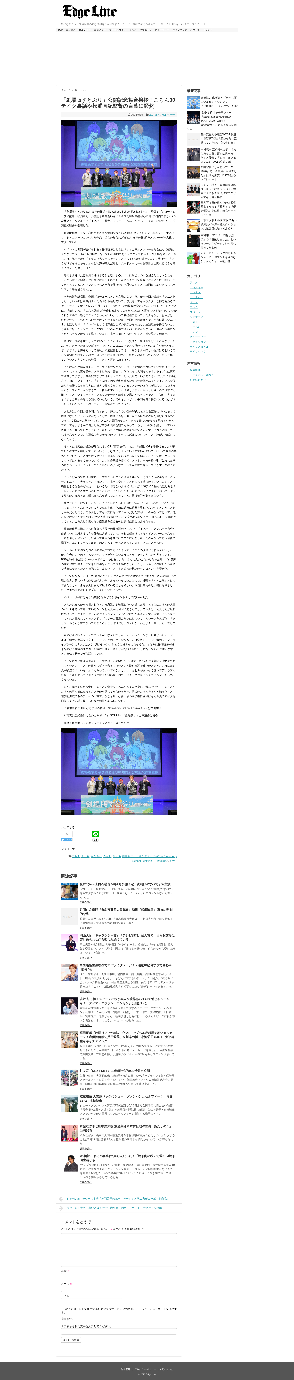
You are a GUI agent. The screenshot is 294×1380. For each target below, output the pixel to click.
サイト (65, 1296)
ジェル (117, 856)
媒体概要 (195, 370)
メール (67, 1283)
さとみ (85, 856)
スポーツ (195, 29)
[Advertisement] (147, 59)
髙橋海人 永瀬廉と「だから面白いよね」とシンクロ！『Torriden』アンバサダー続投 (219, 101)
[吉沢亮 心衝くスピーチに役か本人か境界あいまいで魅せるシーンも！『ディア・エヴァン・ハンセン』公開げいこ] (69, 1005)
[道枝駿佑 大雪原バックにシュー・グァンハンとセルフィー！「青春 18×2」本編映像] (69, 1103)
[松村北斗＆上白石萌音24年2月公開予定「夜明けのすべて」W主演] (69, 891)
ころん (76, 856)
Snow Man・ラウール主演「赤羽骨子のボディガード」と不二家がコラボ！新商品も (118, 1198)
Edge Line (151, 1374)
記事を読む (86, 902)
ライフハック (180, 29)
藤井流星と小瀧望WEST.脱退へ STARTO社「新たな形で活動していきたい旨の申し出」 (219, 138)
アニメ (194, 282)
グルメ (132, 29)
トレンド (208, 29)
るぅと (107, 856)
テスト (194, 322)
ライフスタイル (117, 29)
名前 (65, 1271)
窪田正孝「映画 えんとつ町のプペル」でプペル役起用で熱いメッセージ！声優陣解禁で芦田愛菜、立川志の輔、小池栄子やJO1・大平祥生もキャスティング (127, 1037)
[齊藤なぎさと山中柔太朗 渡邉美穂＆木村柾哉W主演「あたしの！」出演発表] (69, 1133)
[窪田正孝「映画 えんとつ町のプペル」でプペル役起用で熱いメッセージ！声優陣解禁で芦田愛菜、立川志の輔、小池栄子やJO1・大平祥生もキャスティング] (69, 1039)
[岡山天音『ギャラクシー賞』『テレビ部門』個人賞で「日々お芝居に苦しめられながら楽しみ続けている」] (69, 942)
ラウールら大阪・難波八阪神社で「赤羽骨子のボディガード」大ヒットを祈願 (114, 1207)
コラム (194, 307)
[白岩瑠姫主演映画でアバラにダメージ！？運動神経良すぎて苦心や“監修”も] (69, 972)
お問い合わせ (198, 379)
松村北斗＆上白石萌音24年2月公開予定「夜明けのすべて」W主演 (125, 884)
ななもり (96, 856)
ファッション (198, 341)
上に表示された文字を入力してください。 (87, 1326)
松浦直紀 (162, 860)
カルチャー (85, 29)
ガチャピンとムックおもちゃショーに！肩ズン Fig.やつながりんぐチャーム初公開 (218, 257)
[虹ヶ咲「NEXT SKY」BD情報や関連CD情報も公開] (69, 1077)
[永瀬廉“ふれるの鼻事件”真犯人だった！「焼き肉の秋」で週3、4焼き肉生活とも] (69, 1163)
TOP (60, 29)
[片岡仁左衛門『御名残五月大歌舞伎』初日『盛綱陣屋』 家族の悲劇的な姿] (69, 916)
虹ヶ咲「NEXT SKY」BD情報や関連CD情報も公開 (115, 1071)
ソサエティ (146, 29)
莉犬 (172, 860)
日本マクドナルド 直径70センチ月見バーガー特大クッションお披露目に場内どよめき (219, 224)
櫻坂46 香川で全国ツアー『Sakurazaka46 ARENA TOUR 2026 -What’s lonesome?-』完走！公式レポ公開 (212, 120)
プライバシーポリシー (203, 375)
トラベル (195, 326)
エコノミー (100, 29)
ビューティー (162, 29)
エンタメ (70, 29)
